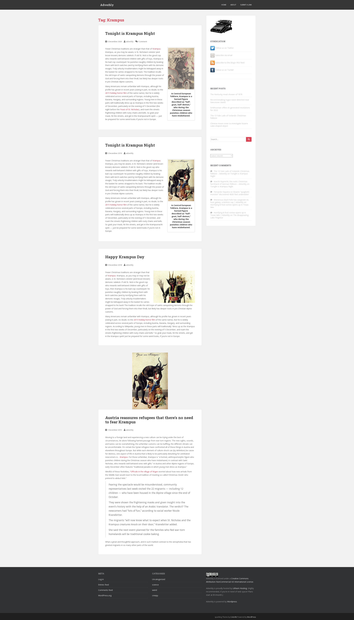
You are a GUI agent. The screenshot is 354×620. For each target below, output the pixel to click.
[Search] (249, 139)
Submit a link (246, 5)
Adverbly (107, 5)
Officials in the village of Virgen (144, 471)
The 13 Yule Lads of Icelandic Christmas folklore (228, 116)
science (155, 584)
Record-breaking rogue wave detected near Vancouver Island (229, 101)
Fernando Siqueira (222, 192)
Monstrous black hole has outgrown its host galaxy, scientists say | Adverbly (229, 201)
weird (154, 590)
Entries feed (103, 584)
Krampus (157, 48)
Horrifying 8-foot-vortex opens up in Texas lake (229, 206)
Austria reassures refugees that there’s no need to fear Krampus (149, 419)
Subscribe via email (223, 55)
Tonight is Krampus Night (130, 33)
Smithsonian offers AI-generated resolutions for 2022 (230, 108)
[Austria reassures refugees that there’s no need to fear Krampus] (150, 381)
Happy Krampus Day (124, 256)
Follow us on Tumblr (224, 70)
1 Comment (142, 41)
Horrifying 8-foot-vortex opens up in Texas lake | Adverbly (228, 213)
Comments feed (105, 590)
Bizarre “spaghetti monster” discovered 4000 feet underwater (229, 193)
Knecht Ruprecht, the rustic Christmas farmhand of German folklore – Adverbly (228, 182)
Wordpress (232, 601)
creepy (155, 595)
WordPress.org (104, 595)
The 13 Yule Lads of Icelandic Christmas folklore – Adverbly (229, 172)
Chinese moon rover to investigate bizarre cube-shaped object (229, 124)
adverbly (129, 41)
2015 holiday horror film (116, 93)
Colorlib (234, 617)
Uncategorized (158, 579)
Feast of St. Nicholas (129, 109)
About (233, 5)
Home (223, 5)
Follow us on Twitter (224, 48)
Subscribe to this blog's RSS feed (229, 62)
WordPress (251, 617)
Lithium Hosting (240, 588)
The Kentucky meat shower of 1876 (226, 94)
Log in (101, 579)
